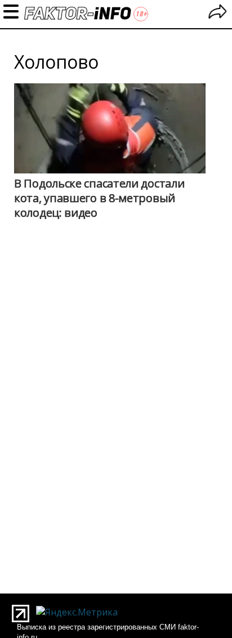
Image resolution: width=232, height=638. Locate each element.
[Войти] (217, 13)
